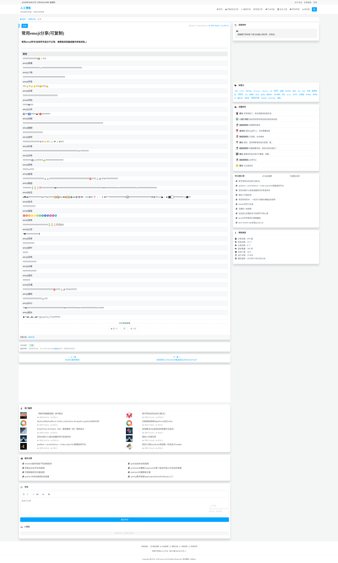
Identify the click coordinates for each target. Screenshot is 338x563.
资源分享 (259, 9)
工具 (31, 345)
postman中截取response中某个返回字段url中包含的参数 (156, 468)
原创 (25, 26)
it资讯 (240, 94)
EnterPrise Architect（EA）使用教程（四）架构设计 (60, 429)
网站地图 (156, 546)
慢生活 (240, 98)
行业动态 (271, 9)
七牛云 (165, 551)
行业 (257, 94)
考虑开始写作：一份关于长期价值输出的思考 (257, 199)
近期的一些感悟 (245, 209)
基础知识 (269, 94)
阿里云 (159, 551)
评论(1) (55, 417)
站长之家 (283, 9)
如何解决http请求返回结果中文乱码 (158, 429)
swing (264, 98)
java (304, 91)
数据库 (251, 94)
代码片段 (255, 98)
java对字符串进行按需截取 (249, 218)
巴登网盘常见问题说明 (35, 472)
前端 (309, 91)
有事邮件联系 (249, 125)
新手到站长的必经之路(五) (153, 413)
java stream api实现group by (250, 222)
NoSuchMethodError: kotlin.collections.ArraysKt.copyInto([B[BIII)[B (68, 421)
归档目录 (184, 546)
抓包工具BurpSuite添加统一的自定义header (162, 444)
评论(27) (161, 417)
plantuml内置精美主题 (141, 472)
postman (272, 98)
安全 (294, 91)
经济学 (295, 94)
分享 (134, 328)
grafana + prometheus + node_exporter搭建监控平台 (61, 444)
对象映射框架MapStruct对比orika (157, 421)
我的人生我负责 (149, 436)
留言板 (307, 9)
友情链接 (307, 2)
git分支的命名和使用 (140, 463)
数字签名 (288, 91)
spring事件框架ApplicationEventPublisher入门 (152, 476)
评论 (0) (226, 26)
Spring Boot (257, 91)
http (246, 94)
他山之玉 (265, 91)
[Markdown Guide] (49, 494)
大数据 (302, 94)
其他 (283, 94)
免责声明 (194, 546)
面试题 (263, 94)
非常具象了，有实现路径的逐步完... (256, 113)
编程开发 (247, 9)
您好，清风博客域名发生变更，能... (256, 142)
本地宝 (247, 98)
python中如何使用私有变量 (37, 476)
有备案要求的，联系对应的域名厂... (258, 148)
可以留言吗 (246, 165)
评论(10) (56, 440)
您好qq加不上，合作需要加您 (254, 131)
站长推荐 (165, 546)
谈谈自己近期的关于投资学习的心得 (253, 213)
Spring (249, 91)
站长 (276, 91)
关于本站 (298, 2)
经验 (236, 91)
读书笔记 (309, 94)
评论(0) (55, 425)
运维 (282, 91)
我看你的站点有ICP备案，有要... (254, 154)
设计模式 (277, 94)
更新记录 (175, 546)
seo (299, 91)
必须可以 (248, 160)
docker (289, 94)
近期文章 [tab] (241, 176)
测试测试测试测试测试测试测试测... (258, 119)
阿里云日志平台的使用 (35, 468)
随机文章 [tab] (296, 176)
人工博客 (25, 8)
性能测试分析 (232, 9)
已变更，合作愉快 (251, 136)
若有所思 (295, 9)
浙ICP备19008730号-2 (177, 551)
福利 (279, 98)
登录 (315, 2)
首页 (221, 9)
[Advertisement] (98, 383)
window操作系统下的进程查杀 (38, 463)
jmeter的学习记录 (245, 204)
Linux (242, 91)
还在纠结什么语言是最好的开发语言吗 (54, 436)
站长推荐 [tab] (268, 176)
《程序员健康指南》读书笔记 (50, 413)
